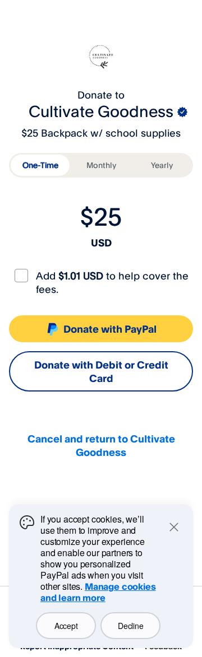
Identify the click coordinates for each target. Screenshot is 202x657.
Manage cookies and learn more (98, 592)
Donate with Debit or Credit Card (101, 371)
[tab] (40, 165)
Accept (65, 625)
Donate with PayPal (110, 329)
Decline (130, 625)
